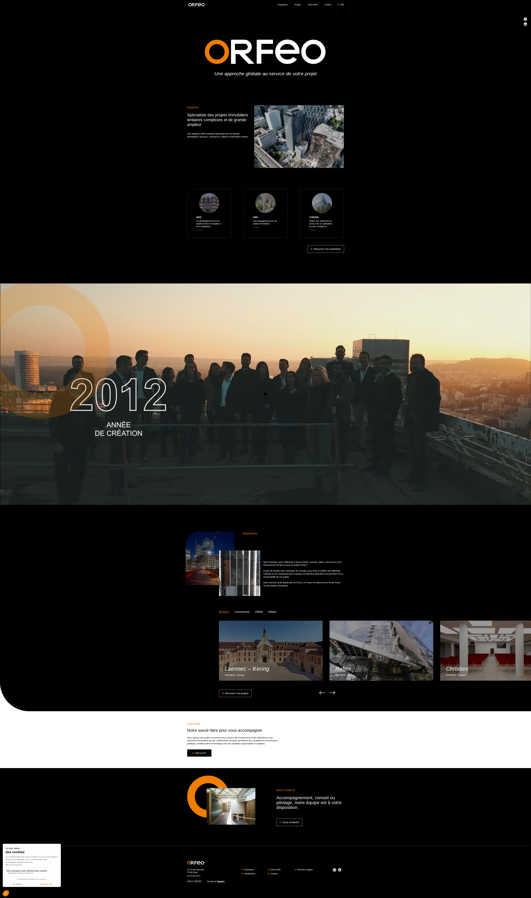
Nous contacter (291, 822)
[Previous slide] (322, 693)
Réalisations (249, 873)
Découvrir (200, 753)
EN (342, 4)
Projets (298, 4)
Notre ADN (313, 4)
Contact (328, 4)
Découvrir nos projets (236, 693)
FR (338, 4)
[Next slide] (332, 693)
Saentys (221, 881)
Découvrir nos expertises (327, 249)
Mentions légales (305, 869)
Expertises (283, 4)
